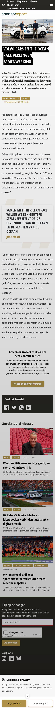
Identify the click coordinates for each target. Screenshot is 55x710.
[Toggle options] (27, 696)
